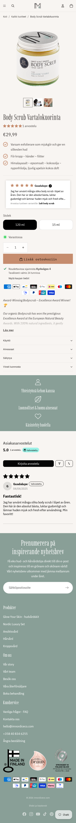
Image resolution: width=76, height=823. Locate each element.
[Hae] (13, 6)
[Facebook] (24, 814)
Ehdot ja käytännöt (38, 805)
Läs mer (8, 330)
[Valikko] (4, 5)
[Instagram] (31, 814)
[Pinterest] (51, 814)
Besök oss (9, 679)
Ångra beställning (14, 741)
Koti (5, 16)
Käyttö (6, 340)
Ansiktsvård (10, 631)
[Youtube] (38, 814)
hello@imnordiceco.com (18, 726)
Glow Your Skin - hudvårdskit (21, 617)
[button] (12, 126)
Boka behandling (13, 693)
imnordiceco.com (42, 797)
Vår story (8, 664)
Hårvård (8, 639)
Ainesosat (8, 349)
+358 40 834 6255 (15, 734)
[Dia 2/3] (38, 102)
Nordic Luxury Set (14, 624)
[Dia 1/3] (28, 102)
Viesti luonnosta (12, 366)
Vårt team (9, 671)
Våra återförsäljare (15, 686)
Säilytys (7, 358)
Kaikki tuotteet (18, 16)
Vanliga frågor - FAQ (15, 712)
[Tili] (62, 6)
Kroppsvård (10, 646)
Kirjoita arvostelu (28, 464)
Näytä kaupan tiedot (19, 278)
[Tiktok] (44, 814)
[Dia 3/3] (48, 102)
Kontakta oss (11, 719)
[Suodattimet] (59, 463)
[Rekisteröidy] (67, 588)
